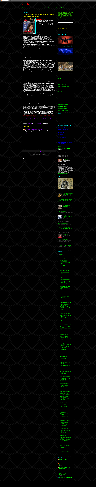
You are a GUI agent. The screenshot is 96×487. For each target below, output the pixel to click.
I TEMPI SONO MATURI (63, 459)
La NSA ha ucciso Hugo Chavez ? (65, 359)
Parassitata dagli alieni (63, 412)
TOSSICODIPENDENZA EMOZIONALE (64, 418)
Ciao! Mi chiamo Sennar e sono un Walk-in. (65, 289)
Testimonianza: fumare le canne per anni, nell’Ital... (65, 408)
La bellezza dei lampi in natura (63, 239)
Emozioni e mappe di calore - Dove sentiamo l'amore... (65, 282)
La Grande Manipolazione (63, 432)
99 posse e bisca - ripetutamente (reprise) (64, 148)
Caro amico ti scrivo (65, 234)
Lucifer (25, 4)
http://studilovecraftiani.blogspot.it (63, 106)
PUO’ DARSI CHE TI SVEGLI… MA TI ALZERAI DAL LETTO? (65, 367)
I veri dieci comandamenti (62, 211)
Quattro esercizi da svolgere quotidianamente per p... (64, 442)
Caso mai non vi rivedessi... (64, 330)
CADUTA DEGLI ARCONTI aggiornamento (64, 354)
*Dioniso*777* (66, 159)
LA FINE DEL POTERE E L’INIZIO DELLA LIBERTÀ (64, 403)
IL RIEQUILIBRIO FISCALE (64, 270)
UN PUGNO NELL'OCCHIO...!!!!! (64, 467)
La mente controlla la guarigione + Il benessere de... (65, 339)
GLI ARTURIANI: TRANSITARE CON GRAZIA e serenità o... (65, 440)
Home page (39, 151)
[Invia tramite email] (43, 123)
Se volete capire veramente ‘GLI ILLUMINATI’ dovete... (64, 265)
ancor (26, 129)
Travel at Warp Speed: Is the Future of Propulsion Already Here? (64, 460)
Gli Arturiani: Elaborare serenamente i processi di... (65, 438)
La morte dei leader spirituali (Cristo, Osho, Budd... (65, 410)
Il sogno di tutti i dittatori (63, 426)
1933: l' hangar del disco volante (64, 343)
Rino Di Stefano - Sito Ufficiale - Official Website (65, 478)
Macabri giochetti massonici (64, 295)
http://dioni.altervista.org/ (62, 100)
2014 (60, 253)
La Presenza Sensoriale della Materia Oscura (65, 431)
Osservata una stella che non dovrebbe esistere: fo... (65, 316)
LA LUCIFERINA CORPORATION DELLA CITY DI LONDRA (67, 194)
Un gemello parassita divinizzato (64, 445)
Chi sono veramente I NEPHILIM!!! (65, 290)
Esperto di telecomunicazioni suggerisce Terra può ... (64, 423)
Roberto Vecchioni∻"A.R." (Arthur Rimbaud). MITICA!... (65, 425)
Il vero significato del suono (64, 380)
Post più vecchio (52, 151)
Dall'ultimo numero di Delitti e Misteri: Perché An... (64, 429)
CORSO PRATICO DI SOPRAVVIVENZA (62, 472)
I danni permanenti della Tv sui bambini (64, 449)
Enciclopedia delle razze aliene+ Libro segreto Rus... (64, 389)
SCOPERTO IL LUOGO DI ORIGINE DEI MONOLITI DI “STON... (65, 272)
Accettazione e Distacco (63, 356)
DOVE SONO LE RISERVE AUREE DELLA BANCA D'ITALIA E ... (65, 365)
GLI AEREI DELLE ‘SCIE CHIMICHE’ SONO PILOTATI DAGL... (65, 307)
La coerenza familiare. (63, 387)
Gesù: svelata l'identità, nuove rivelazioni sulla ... (64, 297)
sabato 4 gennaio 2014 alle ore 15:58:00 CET (35, 129)
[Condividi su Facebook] (46, 123)
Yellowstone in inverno (63, 361)
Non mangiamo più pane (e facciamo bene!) (65, 372)
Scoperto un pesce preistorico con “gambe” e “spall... (65, 358)
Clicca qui (59, 78)
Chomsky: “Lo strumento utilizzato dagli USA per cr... (65, 392)
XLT (60, 463)
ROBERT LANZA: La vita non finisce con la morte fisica (64, 384)
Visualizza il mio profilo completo (63, 173)
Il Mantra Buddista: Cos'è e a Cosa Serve (65, 275)
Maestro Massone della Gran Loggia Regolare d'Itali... (65, 377)
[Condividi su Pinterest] (47, 123)
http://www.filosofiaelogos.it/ (62, 108)
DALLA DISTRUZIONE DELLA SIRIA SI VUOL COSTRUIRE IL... (65, 352)
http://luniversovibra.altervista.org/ (63, 86)
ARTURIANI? (62, 309)
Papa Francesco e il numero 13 (64, 298)
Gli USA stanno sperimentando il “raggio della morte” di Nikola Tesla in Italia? (67, 216)
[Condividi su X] (45, 123)
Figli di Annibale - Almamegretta (63, 146)
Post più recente (26, 151)
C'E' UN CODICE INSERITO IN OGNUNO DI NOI (65, 447)
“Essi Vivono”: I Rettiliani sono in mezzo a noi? (65, 332)
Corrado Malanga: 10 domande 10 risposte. (65, 245)
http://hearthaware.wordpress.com (63, 97)
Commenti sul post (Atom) (40, 154)
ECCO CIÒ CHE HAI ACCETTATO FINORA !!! (65, 322)
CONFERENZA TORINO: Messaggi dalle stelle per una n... (65, 311)
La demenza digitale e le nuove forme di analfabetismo (64, 469)
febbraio (61, 255)
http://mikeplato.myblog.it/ (62, 95)
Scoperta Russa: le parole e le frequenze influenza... (64, 335)
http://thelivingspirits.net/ (62, 91)
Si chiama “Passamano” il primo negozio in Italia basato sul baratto (65, 474)
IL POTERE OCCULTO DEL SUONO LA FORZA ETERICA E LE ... (65, 394)
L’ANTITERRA (62, 381)
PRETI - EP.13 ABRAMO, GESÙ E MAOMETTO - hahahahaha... (65, 416)
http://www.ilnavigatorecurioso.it (63, 102)
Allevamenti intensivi (63, 269)
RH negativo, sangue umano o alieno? (65, 444)
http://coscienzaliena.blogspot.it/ (63, 110)
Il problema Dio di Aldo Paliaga (63, 223)
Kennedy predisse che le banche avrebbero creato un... (64, 347)
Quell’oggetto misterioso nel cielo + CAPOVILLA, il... (65, 349)
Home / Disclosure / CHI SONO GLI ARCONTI (65, 369)
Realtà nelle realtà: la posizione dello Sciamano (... (65, 267)
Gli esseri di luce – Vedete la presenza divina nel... (65, 327)
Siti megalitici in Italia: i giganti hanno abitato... (64, 452)
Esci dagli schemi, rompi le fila (64, 374)
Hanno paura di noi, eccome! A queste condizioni (64, 397)
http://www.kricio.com (61, 89)
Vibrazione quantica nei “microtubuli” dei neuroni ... (65, 303)
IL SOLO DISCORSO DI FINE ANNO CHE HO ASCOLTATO (65, 436)
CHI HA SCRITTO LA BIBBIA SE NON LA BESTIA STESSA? (65, 406)
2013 (60, 454)
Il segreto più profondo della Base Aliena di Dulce (65, 277)
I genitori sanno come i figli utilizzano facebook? (66, 206)
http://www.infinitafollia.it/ (62, 82)
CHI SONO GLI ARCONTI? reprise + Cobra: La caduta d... (65, 341)
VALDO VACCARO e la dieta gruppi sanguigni (65, 345)
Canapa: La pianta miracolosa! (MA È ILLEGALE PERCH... (65, 325)
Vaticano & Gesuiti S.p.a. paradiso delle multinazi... (65, 314)
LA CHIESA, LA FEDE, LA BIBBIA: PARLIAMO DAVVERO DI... (65, 320)
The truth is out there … (62, 464)
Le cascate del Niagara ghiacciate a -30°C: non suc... (65, 399)
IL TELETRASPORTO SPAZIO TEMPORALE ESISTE (65, 287)
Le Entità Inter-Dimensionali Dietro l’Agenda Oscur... (65, 263)
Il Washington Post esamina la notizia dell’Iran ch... (65, 300)
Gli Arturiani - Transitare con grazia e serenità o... (65, 363)
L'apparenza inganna (63, 373)
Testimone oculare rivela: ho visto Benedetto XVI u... (65, 280)
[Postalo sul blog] (44, 123)
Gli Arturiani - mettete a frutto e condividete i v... (64, 414)
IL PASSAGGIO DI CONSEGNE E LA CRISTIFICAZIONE (65, 337)
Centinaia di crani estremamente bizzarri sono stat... (64, 305)
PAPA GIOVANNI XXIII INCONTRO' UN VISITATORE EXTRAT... (65, 293)
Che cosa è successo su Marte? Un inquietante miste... (65, 421)
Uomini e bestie (62, 400)
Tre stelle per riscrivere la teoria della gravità (65, 329)
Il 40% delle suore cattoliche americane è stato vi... (64, 261)
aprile (61, 254)
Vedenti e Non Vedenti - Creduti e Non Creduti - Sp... (65, 379)
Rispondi (26, 133)
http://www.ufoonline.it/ (62, 84)
